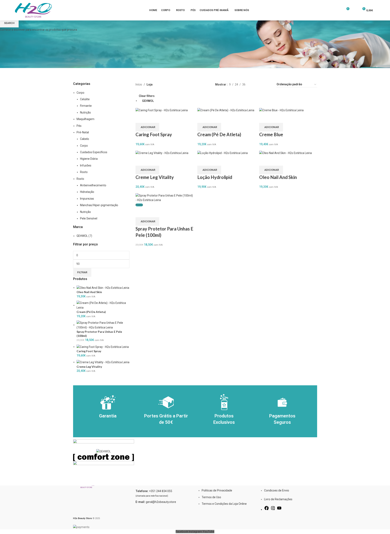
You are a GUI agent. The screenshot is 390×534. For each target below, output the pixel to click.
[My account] (354, 10)
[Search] (377, 10)
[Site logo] (33, 10)
